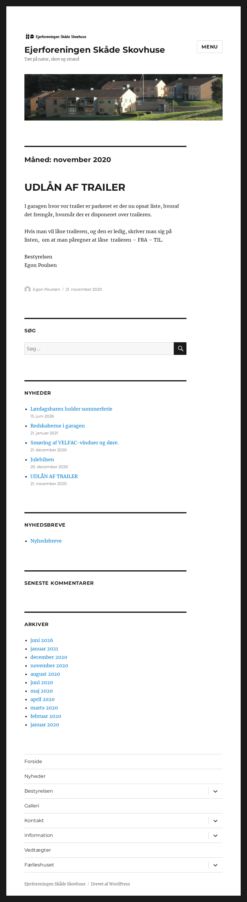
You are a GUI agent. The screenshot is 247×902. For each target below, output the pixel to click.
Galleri (31, 806)
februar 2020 (45, 716)
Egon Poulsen (46, 289)
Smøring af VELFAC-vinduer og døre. (74, 443)
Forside (33, 761)
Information (38, 835)
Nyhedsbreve (46, 541)
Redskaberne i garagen (57, 426)
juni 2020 (41, 682)
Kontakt (34, 820)
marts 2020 (44, 708)
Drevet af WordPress (110, 884)
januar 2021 (44, 649)
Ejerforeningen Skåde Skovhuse (94, 50)
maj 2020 (41, 691)
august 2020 (45, 674)
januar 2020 (44, 725)
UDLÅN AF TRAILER (74, 187)
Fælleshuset (39, 865)
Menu (210, 47)
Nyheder (34, 776)
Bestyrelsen (38, 791)
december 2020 (48, 657)
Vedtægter (37, 850)
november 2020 (49, 665)
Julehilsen (42, 459)
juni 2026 (41, 640)
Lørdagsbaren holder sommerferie (71, 409)
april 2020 (42, 699)
